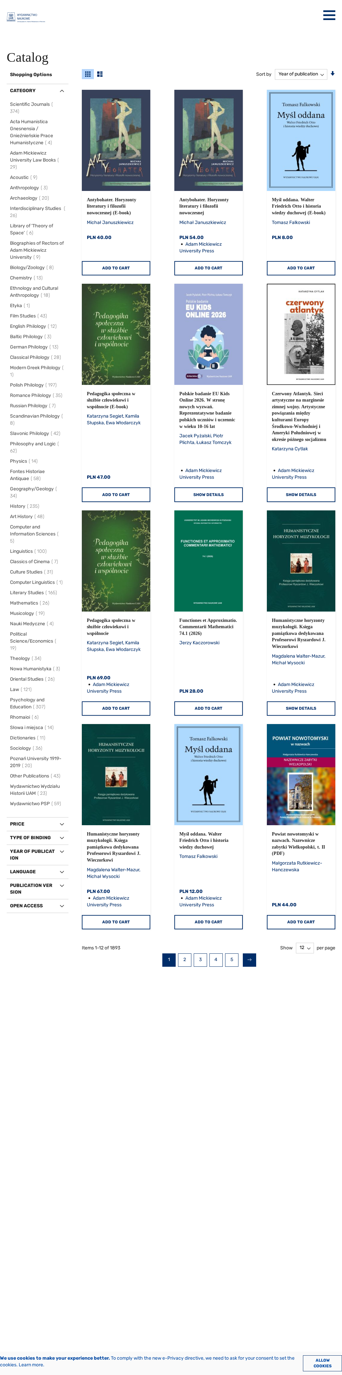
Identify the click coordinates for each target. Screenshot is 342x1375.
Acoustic (24, 177)
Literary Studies (34, 593)
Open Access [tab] (26, 906)
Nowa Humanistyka (36, 669)
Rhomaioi (25, 717)
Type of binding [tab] (30, 838)
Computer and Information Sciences (32, 534)
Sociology (27, 748)
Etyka (21, 305)
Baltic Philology (31, 336)
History (25, 506)
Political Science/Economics (31, 641)
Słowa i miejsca (33, 727)
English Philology (34, 326)
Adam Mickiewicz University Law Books (33, 160)
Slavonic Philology (36, 433)
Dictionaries (28, 738)
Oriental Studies (33, 679)
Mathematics (30, 603)
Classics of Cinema (35, 561)
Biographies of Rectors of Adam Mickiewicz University (37, 250)
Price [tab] (17, 824)
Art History (28, 516)
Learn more (31, 1365)
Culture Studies (32, 572)
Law (22, 689)
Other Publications (36, 776)
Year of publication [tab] (32, 855)
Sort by (264, 74)
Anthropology (30, 188)
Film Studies (29, 316)
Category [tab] (23, 90)
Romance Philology (37, 395)
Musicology (28, 613)
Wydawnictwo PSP (36, 804)
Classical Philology (36, 357)
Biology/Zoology (33, 267)
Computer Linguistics (37, 582)
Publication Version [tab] (31, 889)
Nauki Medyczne (33, 624)
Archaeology (30, 198)
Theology (26, 658)
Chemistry (27, 278)
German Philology (35, 347)
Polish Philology (34, 385)
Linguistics (29, 551)
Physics (25, 461)
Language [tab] (23, 872)
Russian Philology (34, 406)
